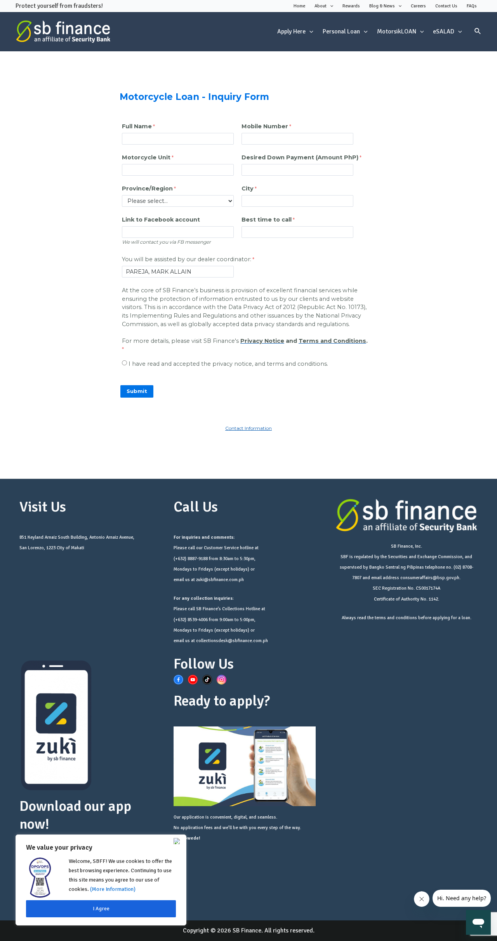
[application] (330, 6)
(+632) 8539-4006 (191, 620)
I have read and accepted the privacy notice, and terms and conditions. (228, 363)
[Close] (178, 841)
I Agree (101, 908)
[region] (101, 880)
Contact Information (248, 428)
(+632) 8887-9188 (191, 559)
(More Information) (113, 889)
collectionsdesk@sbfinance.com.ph (232, 641)
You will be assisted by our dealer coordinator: (186, 259)
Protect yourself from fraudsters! (59, 6)
